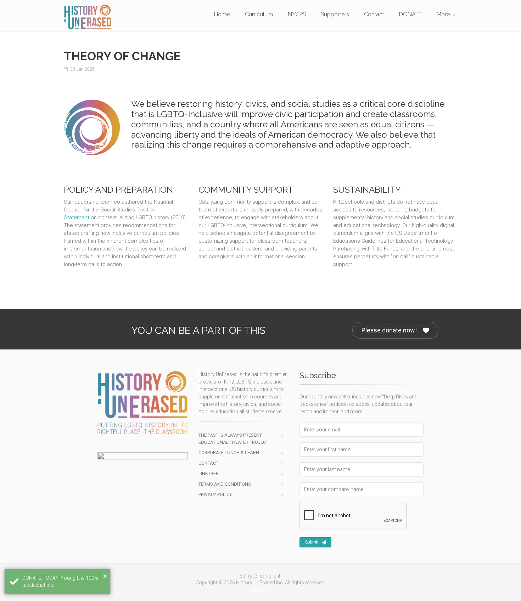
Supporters (335, 14)
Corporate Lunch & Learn (228, 452)
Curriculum (259, 14)
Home (222, 14)
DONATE (410, 14)
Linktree (208, 473)
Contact (374, 14)
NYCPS (297, 14)
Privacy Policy (215, 494)
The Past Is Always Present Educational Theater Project (233, 438)
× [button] (105, 575)
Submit (312, 542)
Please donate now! (389, 330)
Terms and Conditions (224, 484)
